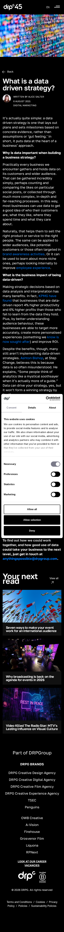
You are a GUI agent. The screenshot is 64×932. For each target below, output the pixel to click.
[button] (47, 7)
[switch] (55, 474)
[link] (12, 7)
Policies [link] (22, 905)
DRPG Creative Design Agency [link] (32, 773)
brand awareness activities (24, 254)
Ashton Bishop (32, 358)
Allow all (32, 509)
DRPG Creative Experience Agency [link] (32, 793)
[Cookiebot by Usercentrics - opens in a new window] (46, 398)
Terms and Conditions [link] (19, 902)
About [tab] (52, 407)
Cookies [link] (40, 902)
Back (10, 71)
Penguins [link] (32, 807)
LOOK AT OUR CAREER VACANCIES (32, 863)
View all (54, 578)
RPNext (32, 852)
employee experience (33, 268)
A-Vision (32, 825)
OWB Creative (32, 818)
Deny (32, 530)
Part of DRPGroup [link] (32, 752)
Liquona (32, 845)
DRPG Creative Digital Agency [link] (32, 780)
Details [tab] (32, 407)
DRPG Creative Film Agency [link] (32, 786)
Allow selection (32, 519)
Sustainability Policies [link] (43, 905)
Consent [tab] (11, 407)
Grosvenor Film (32, 838)
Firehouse (32, 831)
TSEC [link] (32, 800)
